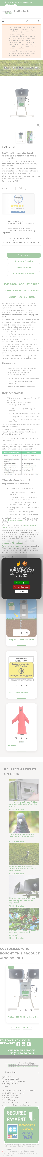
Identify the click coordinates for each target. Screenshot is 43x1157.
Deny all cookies (21, 587)
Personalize (21, 592)
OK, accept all (21, 582)
